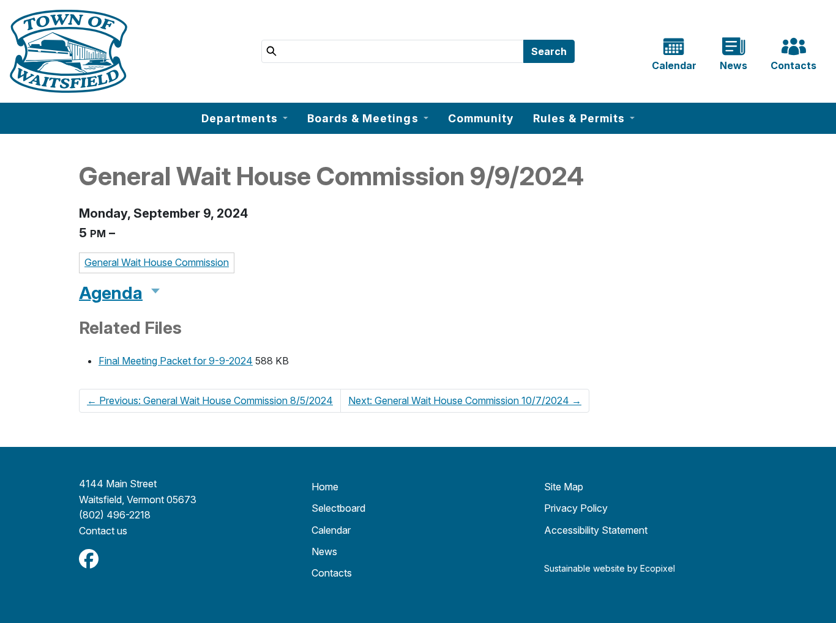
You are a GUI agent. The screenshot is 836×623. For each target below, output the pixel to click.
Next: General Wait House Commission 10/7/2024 (464, 400)
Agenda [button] (111, 292)
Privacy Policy (576, 508)
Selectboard (338, 508)
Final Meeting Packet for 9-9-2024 (176, 361)
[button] (244, 118)
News (324, 551)
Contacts (332, 573)
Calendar (331, 530)
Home (325, 487)
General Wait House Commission (156, 262)
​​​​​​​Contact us (103, 531)
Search (549, 51)
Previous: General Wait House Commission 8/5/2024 (210, 400)
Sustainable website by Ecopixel (609, 568)
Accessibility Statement (596, 530)
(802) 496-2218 (115, 515)
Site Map (563, 487)
